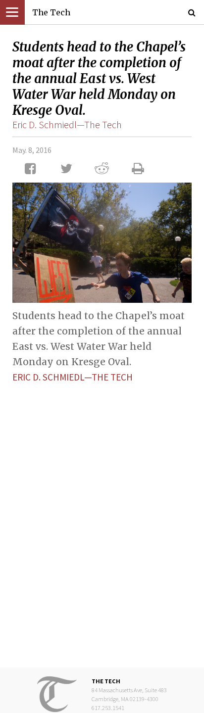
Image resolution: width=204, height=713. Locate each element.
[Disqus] (102, 517)
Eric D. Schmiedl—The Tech (67, 124)
